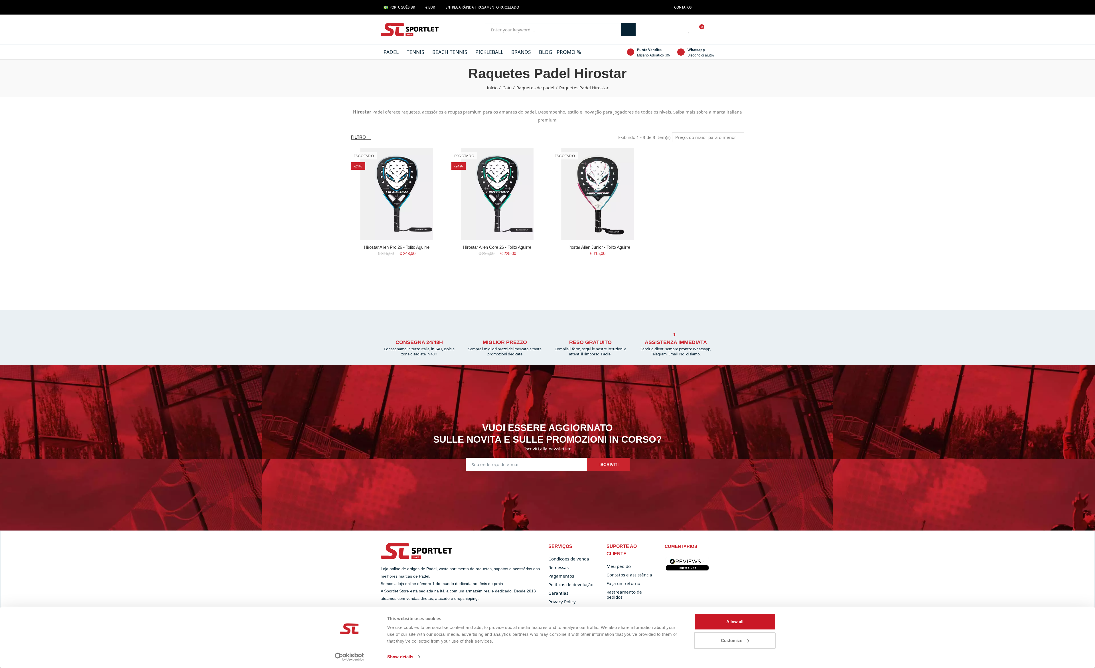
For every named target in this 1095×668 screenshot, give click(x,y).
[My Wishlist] (689, 30)
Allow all (734, 621)
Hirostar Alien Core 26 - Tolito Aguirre (497, 247)
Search (628, 29)
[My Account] (711, 30)
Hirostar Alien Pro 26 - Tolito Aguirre (396, 247)
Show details (400, 656)
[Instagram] (708, 7)
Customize (731, 640)
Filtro (358, 137)
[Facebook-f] (699, 7)
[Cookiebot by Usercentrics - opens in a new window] (349, 657)
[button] (683, 7)
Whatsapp (696, 49)
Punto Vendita (649, 49)
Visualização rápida (428, 169)
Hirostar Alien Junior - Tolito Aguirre (597, 247)
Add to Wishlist (428, 157)
